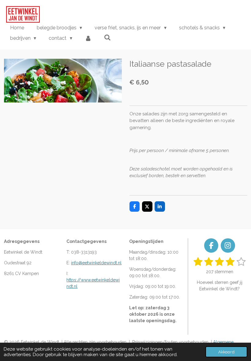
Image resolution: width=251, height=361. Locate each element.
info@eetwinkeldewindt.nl (96, 262)
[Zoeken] (107, 37)
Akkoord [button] (226, 351)
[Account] (88, 38)
